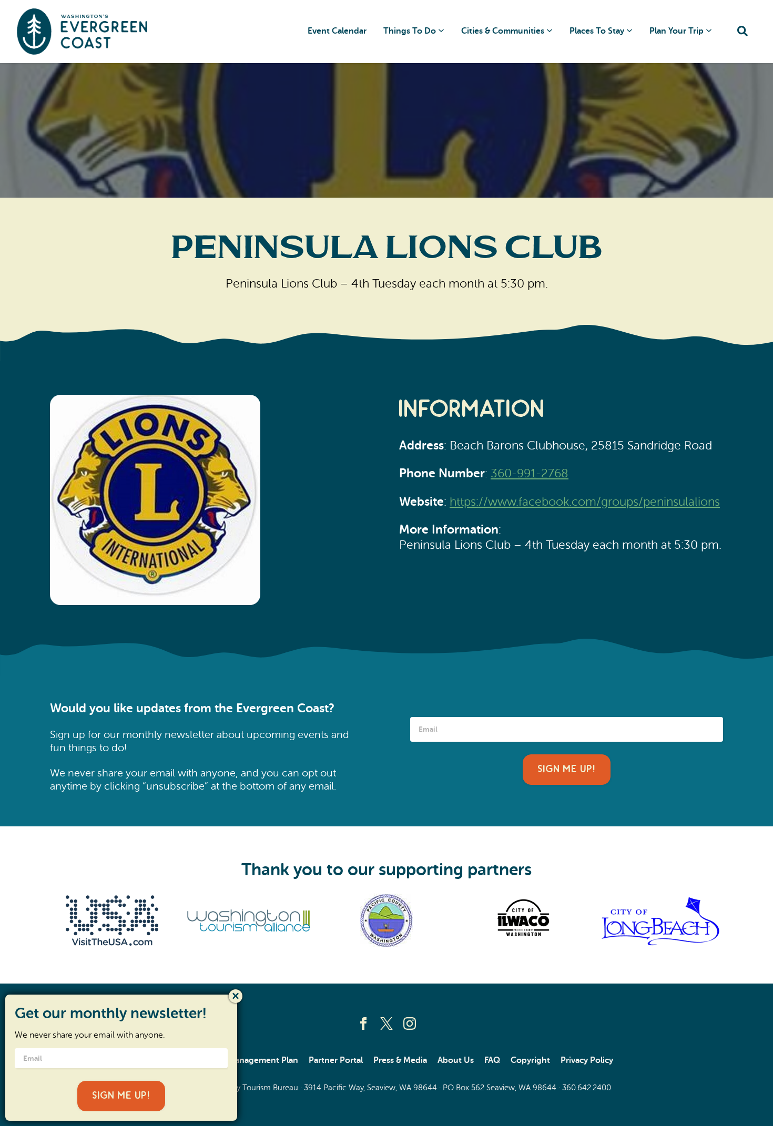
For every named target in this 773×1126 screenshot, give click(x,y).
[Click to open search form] (742, 31)
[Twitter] (386, 1023)
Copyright (530, 1060)
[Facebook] (363, 1023)
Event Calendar (337, 31)
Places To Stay (596, 31)
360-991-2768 (529, 473)
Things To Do (409, 31)
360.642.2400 (586, 1087)
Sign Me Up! (566, 769)
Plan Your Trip (676, 31)
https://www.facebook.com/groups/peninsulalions (585, 501)
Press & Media (400, 1060)
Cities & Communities (502, 31)
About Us (456, 1060)
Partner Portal (336, 1060)
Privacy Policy (587, 1060)
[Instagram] (409, 1023)
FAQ (492, 1060)
